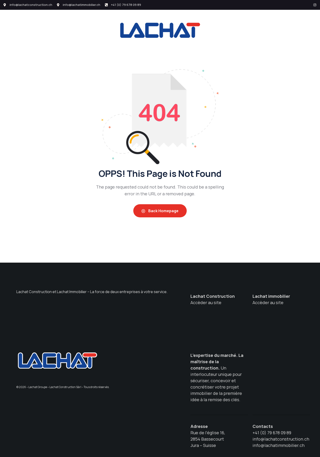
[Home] (57, 360)
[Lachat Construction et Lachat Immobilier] (160, 30)
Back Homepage (163, 210)
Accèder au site (205, 302)
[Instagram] (314, 5)
